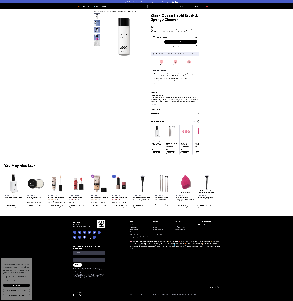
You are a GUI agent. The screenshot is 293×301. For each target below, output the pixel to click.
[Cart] (214, 6)
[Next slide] (198, 121)
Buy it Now (175, 47)
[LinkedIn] (79, 237)
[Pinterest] (84, 232)
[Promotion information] (196, 54)
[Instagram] (79, 232)
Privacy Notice (154, 294)
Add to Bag (180, 42)
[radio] (154, 37)
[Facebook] (89, 232)
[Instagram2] (94, 237)
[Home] (146, 6)
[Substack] (84, 237)
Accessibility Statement (184, 294)
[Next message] (291, 2)
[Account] (211, 6)
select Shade (54, 206)
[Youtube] (94, 232)
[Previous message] (2, 2)
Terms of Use (146, 294)
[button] (123, 36)
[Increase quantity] (161, 41)
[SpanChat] (74, 237)
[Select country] (207, 6)
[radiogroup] (175, 45)
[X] (99, 232)
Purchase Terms (161, 294)
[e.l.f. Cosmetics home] (77, 294)
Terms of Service (88, 277)
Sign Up (77, 265)
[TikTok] (74, 232)
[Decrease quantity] (155, 41)
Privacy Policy (80, 277)
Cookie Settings (193, 294)
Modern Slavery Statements (172, 294)
